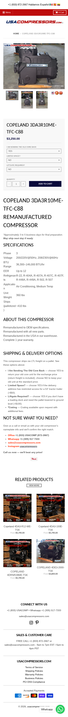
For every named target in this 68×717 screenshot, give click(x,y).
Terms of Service (34, 667)
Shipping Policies (34, 671)
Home (16, 33)
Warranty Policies (34, 674)
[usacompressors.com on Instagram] (31, 623)
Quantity (11, 179)
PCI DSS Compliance (34, 682)
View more (34, 485)
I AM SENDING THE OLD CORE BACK (21, 147)
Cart (61, 12)
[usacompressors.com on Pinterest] (37, 623)
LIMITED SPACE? (13, 156)
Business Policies (34, 678)
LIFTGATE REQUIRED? (16, 165)
